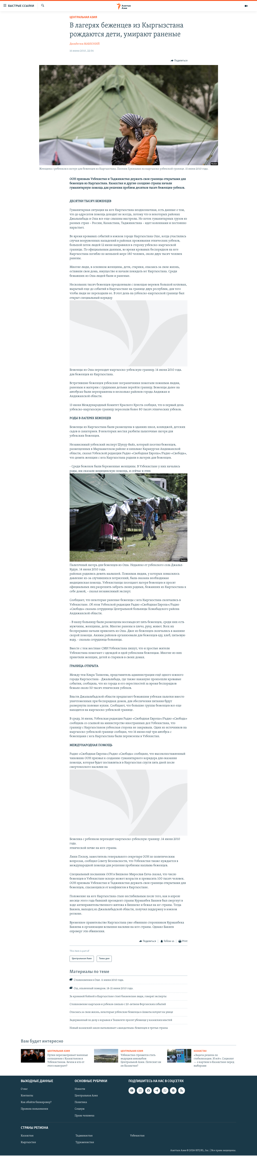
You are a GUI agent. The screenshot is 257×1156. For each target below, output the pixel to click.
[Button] (179, 60)
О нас (24, 1089)
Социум (79, 1109)
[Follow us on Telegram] (156, 1090)
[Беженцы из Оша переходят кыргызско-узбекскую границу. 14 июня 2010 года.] (128, 365)
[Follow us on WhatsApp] (165, 1090)
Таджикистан (84, 1135)
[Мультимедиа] (246, 5)
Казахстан (200, 1051)
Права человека (84, 1115)
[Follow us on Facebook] (148, 1090)
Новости (80, 1089)
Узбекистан (137, 1135)
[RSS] (181, 1090)
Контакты (27, 1095)
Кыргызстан (28, 1142)
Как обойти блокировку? (36, 1102)
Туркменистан (85, 1142)
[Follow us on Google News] (173, 1090)
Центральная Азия (83, 17)
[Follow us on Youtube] (131, 1090)
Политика (81, 1102)
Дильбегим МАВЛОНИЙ (85, 44)
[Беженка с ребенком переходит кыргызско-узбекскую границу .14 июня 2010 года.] (128, 834)
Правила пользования (34, 1109)
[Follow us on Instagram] (140, 1090)
